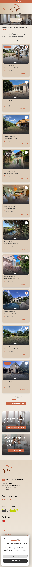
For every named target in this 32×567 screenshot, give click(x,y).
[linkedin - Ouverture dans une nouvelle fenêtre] (10, 499)
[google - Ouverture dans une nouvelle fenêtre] (5, 500)
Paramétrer (15, 556)
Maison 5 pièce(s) (11, 102)
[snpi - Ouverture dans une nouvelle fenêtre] (3, 521)
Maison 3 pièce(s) (11, 67)
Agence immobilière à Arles (9, 27)
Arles (25, 27)
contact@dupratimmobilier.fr (11, 485)
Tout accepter (15, 561)
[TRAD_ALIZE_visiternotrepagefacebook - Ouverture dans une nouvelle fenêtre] (2, 499)
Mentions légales (6, 534)
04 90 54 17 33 (7, 483)
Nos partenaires (6, 530)
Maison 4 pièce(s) (11, 242)
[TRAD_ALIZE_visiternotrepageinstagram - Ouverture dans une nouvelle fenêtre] (7, 499)
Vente (21, 27)
